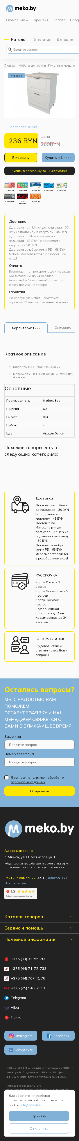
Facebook (61, 1035)
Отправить (39, 791)
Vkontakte (24, 1050)
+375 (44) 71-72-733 (29, 968)
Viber (14, 1007)
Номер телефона (19, 754)
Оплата (15, 265)
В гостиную (42, 40)
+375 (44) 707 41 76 (28, 978)
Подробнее (31, 1105)
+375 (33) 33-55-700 (29, 959)
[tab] (26, 328)
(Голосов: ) (56, 878)
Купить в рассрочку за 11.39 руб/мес (39, 171)
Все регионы (15, 883)
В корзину (21, 157)
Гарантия (17, 292)
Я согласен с (37, 780)
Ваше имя (12, 736)
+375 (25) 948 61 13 (28, 988)
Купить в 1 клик (58, 157)
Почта (15, 1017)
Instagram (24, 1035)
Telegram (18, 997)
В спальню (65, 40)
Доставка (17, 221)
